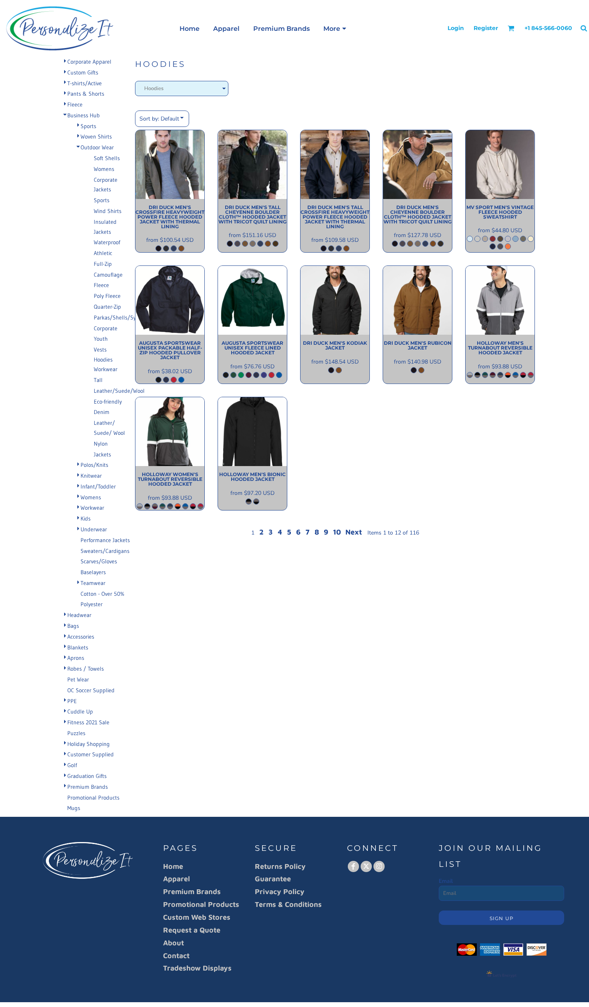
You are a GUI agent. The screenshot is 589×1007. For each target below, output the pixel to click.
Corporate (105, 328)
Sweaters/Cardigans (105, 551)
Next (353, 532)
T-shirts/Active (84, 83)
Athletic (103, 253)
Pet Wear (78, 679)
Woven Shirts (96, 136)
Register (486, 28)
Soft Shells (107, 158)
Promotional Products (93, 797)
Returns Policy (280, 866)
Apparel (176, 878)
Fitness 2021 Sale (88, 722)
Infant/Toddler (98, 486)
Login (456, 28)
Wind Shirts (107, 211)
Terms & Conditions (288, 904)
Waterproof (107, 242)
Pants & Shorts (85, 93)
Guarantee (273, 878)
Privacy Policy (280, 891)
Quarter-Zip (107, 306)
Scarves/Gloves (99, 561)
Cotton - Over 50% (102, 593)
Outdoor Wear (97, 147)
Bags (73, 625)
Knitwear (91, 475)
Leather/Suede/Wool (119, 390)
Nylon (101, 443)
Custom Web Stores (196, 917)
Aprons (75, 657)
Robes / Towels (85, 668)
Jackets (102, 454)
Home (173, 866)
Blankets (77, 647)
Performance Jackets (105, 540)
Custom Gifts (82, 72)
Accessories (80, 636)
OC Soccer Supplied (91, 690)
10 (337, 532)
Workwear (105, 369)
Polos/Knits (94, 464)
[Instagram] (379, 866)
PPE (72, 701)
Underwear (94, 529)
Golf (72, 765)
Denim (101, 412)
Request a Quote (191, 930)
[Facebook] (353, 866)
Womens (104, 169)
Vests (100, 349)
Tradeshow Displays (197, 968)
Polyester (92, 604)
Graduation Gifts (87, 776)
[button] (511, 28)
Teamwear (93, 583)
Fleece (75, 104)
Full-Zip (103, 263)
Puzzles (76, 733)
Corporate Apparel (89, 61)
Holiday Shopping (88, 744)
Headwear (79, 615)
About (173, 943)
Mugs (73, 808)
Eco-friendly (108, 401)
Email (446, 881)
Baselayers (93, 572)
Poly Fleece (107, 295)
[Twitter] (366, 866)
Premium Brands (87, 786)
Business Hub (83, 115)
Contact (176, 955)
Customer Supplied (90, 754)
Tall (98, 380)
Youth (101, 338)
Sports (88, 126)
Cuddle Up (80, 711)
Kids (86, 518)
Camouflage (108, 274)
